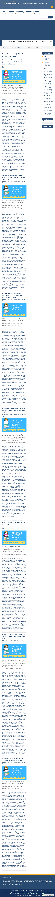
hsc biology (16, 499)
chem (5, 607)
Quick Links (47, 7)
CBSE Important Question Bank (9, 98)
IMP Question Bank (29, 41)
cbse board (22, 812)
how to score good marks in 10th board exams (14, 150)
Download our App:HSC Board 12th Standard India (35, 3)
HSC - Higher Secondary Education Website (11, 47)
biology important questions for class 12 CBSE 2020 (12, 341)
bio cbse (5, 456)
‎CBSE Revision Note (18, 603)
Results (43, 41)
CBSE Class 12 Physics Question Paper (10, 702)
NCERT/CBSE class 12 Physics (19, 742)
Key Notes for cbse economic (14, 278)
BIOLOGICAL (14, 456)
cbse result (13, 140)
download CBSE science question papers (15, 146)
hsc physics (16, 732)
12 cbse (8, 100)
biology (19, 456)
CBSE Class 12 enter (21, 119)
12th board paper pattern (9, 102)
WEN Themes (39, 895)
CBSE (9, 110)
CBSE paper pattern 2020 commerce (9, 593)
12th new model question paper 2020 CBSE (16, 682)
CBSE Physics (20, 716)
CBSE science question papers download (10, 726)
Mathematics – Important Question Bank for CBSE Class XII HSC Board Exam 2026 (48, 65)
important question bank (18, 153)
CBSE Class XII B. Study (21, 365)
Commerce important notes (7, 264)
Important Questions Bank (18, 214)
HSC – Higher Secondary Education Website (21, 12)
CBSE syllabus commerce (12, 145)
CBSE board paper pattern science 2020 (17, 115)
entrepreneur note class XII (7, 147)
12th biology (6, 449)
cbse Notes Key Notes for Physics (12, 712)
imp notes (7, 388)
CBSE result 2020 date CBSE (16, 255)
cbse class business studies (10, 365)
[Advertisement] (27, 30)
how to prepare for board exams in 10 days (16, 268)
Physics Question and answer (8, 749)
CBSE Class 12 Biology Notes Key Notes (16, 470)
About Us (17, 890)
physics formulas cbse (13, 748)
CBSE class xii (7, 127)
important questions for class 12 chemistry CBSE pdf (15, 277)
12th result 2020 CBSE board (8, 339)
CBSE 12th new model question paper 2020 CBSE (12, 689)
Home (10, 41)
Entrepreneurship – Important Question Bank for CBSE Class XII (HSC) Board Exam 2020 (12, 62)
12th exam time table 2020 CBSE (14, 566)
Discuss (22, 890)
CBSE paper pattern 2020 (10, 132)
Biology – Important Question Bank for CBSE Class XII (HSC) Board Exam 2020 (13, 410)
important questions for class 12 (8, 155)
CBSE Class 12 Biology (14, 469)
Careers (51, 41)
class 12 (8, 384)
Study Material (17, 41)
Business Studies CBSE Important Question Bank (13, 331)
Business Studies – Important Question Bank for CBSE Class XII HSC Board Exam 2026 (48, 72)
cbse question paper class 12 (13, 136)
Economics (13, 265)
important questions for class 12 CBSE (17, 274)
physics (16, 746)
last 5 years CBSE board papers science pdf (16, 281)
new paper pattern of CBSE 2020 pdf (15, 399)
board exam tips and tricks (7, 342)
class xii (8, 263)
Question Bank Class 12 (20, 166)
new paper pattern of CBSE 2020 (15, 165)
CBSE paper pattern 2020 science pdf (9, 716)
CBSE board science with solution (16, 467)
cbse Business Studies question (17, 355)
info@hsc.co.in (17, 2)
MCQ (37, 41)
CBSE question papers (6, 251)
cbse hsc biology (8, 479)
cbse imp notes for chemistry (19, 587)
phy (13, 746)
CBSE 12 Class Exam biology (14, 460)
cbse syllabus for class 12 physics (13, 258)
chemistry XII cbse (20, 607)
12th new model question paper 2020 (17, 802)
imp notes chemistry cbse (10, 614)
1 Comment (9, 170)
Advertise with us (34, 890)
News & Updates (7, 793)
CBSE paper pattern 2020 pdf (15, 133)
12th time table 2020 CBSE (12, 108)
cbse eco (21, 240)
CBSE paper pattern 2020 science (9, 247)
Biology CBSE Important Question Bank (11, 446)
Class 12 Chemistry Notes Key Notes (13, 608)
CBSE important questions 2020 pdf (9, 590)
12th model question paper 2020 (14, 799)
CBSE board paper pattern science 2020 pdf (11, 116)
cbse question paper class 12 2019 (9, 375)
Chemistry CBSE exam (11, 607)
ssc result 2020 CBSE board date (11, 169)
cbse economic (9, 241)
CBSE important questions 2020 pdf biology (15, 368)
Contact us (41, 890)
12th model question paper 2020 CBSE (12, 679)
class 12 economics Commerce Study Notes (13, 260)
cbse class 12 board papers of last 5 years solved (13, 358)
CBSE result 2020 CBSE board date (10, 254)
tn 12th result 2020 (11, 404)
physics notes (21, 748)
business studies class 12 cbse (12, 344)
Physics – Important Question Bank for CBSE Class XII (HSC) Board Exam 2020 (13, 636)
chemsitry (4, 608)
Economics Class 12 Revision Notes (12, 267)
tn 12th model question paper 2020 (11, 866)
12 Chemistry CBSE (13, 561)
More (50, 44)
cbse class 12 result (15, 240)
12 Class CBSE (6, 334)
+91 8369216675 (7, 2)
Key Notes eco (5, 278)
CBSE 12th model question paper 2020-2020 (16, 688)
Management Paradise (13, 884)
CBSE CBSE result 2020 (15, 117)
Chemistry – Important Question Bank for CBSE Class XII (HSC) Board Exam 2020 (13, 523)
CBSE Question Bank (8, 374)
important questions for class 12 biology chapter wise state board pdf (13, 502)
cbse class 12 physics (20, 701)
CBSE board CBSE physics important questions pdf (14, 463)
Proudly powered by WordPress (20, 895)
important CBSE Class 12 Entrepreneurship (11, 152)
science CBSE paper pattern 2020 (9, 402)
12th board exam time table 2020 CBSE (11, 216)
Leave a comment (21, 404)
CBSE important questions (12, 129)
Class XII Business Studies (16, 384)
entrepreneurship (5, 149)
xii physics (13, 753)
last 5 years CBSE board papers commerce (10, 395)
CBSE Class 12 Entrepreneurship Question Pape (12, 120)
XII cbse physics (7, 753)
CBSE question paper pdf (16, 137)
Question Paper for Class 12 (8, 167)
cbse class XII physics (9, 708)
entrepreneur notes (18, 147)
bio (2, 456)
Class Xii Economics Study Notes (17, 263)
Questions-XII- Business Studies (19, 401)
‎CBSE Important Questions (7, 588)
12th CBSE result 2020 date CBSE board (15, 103)
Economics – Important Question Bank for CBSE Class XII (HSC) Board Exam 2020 (13, 177)
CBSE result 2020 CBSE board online (14, 142)
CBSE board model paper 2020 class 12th (10, 465)
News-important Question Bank (18, 793)
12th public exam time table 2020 (11, 106)
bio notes (10, 456)
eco (10, 265)
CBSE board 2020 (14, 110)
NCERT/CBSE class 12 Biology (19, 509)
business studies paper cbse (12, 346)
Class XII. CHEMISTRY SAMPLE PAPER (13, 610)
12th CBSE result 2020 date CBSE (15, 217)
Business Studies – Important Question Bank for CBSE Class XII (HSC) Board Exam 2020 (12, 295)
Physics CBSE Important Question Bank (12, 672)
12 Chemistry (6, 561)
